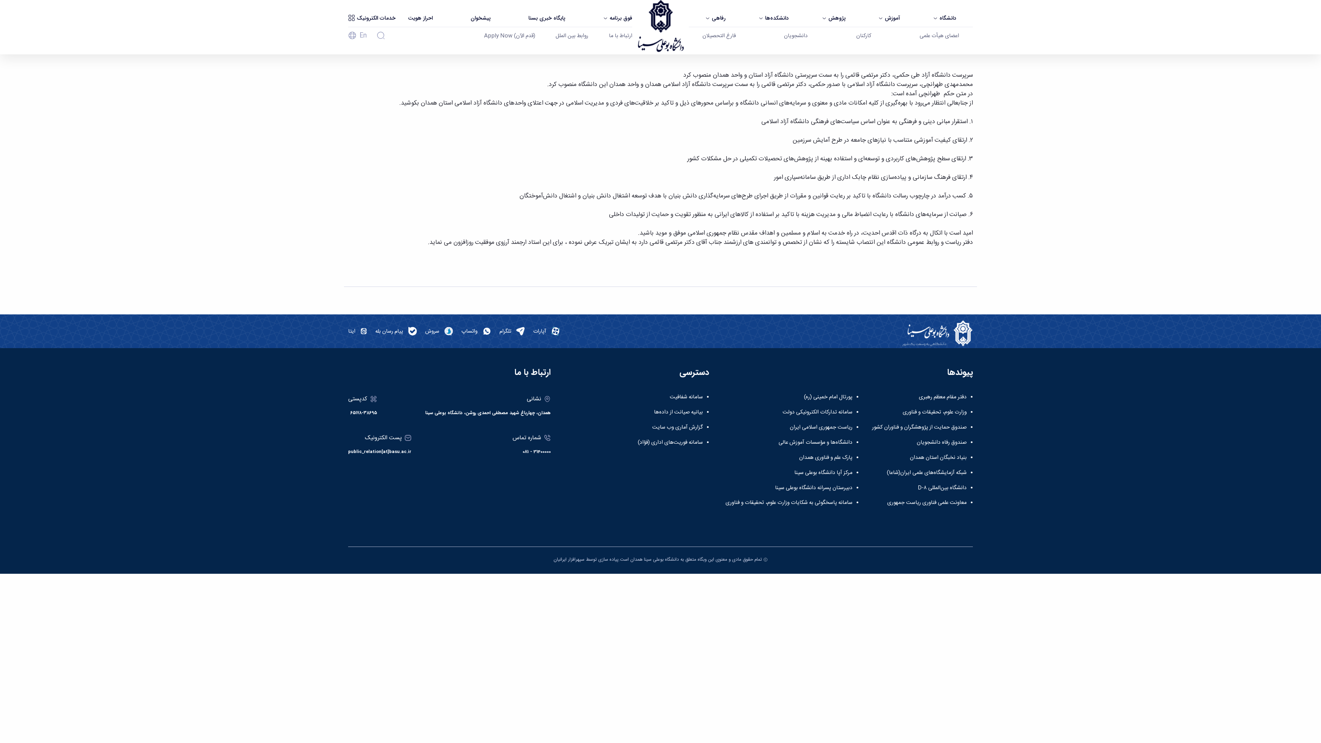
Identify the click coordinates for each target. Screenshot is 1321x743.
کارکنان (863, 36)
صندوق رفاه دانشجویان (942, 442)
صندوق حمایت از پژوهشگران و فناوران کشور (919, 427)
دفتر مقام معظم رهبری (943, 397)
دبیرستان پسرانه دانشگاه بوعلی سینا (813, 488)
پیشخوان (481, 18)
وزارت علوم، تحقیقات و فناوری (935, 412)
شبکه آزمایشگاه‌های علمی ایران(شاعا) (927, 473)
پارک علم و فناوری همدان (825, 457)
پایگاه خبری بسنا (546, 18)
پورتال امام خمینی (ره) (828, 397)
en (363, 36)
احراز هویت (420, 18)
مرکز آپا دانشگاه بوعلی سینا (823, 473)
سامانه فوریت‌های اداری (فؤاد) (670, 442)
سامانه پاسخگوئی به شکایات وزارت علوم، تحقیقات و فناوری (789, 502)
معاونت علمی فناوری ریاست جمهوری (927, 502)
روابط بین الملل (572, 36)
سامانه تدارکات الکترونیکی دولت (817, 412)
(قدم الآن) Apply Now (509, 36)
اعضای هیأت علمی (939, 36)
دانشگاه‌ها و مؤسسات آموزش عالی (815, 442)
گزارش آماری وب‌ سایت (677, 427)
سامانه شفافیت (686, 397)
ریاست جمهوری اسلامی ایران (821, 427)
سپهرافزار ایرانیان (569, 559)
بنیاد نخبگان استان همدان (938, 457)
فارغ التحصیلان (719, 36)
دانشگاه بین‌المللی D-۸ (942, 488)
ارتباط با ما (620, 36)
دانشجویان (796, 36)
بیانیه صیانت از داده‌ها (678, 412)
